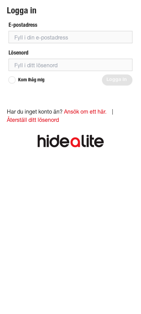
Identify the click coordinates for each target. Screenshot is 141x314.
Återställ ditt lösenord (33, 119)
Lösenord (18, 52)
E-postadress (23, 25)
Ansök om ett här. (85, 111)
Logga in (117, 80)
